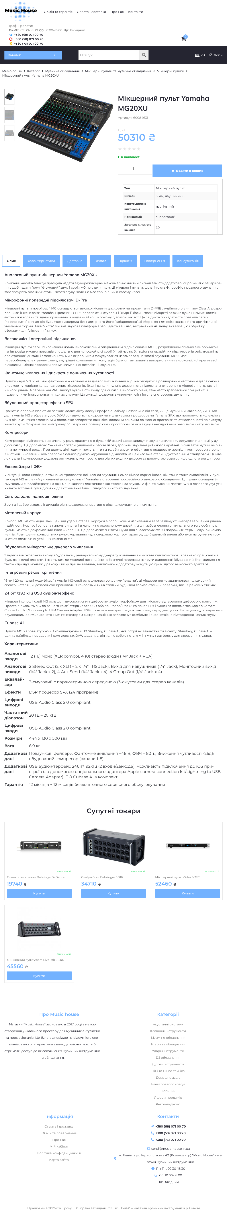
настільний (165, 206)
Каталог (33, 71)
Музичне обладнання (62, 71)
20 (158, 227)
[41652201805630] (66, 125)
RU (202, 55)
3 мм (159, 196)
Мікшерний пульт (170, 188)
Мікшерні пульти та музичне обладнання (118, 71)
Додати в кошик (189, 171)
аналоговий (165, 217)
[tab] (11, 261)
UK (197, 55)
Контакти (168, 1116)
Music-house (12, 71)
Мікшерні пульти (170, 71)
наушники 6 (174, 196)
